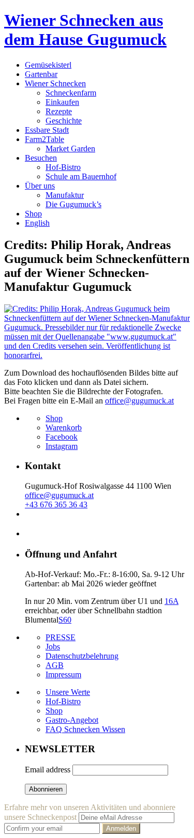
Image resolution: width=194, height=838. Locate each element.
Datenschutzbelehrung (82, 655)
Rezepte (59, 111)
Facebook (62, 436)
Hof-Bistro (63, 167)
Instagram (62, 446)
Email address (47, 769)
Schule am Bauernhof (81, 176)
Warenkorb (64, 427)
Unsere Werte (68, 692)
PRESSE (61, 637)
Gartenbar (41, 74)
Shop (33, 213)
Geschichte (64, 120)
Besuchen (41, 157)
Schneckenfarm (71, 92)
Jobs (53, 646)
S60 (64, 619)
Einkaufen (62, 102)
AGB (55, 665)
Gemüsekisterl (48, 64)
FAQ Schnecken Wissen (85, 729)
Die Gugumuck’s (73, 204)
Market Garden (70, 148)
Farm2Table (44, 139)
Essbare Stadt (47, 130)
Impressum (63, 674)
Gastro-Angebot (72, 720)
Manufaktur (65, 195)
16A (171, 601)
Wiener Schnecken (55, 83)
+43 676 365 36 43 (56, 504)
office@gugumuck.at (139, 400)
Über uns (40, 185)
